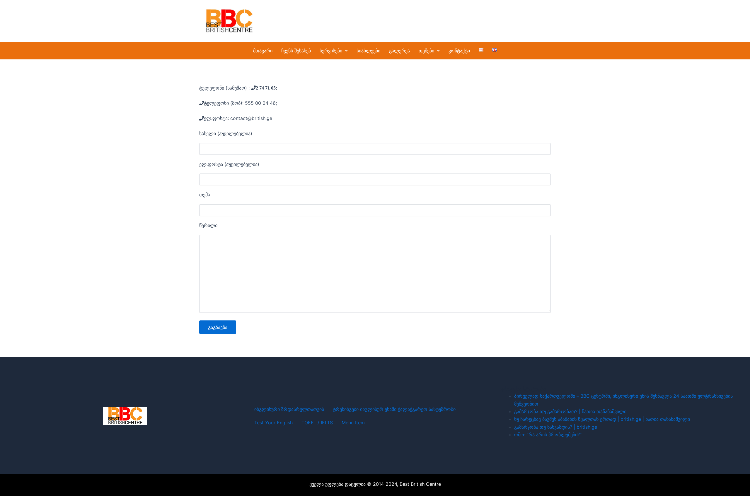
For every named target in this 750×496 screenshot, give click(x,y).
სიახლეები (368, 51)
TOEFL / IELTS (317, 422)
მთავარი (262, 51)
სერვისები (331, 51)
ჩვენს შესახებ (296, 51)
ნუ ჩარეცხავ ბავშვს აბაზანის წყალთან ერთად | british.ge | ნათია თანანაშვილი (602, 419)
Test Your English (273, 422)
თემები (426, 51)
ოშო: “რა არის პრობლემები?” (548, 434)
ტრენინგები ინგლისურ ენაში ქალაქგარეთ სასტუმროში (394, 409)
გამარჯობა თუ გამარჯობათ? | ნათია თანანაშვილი (570, 411)
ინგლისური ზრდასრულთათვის (289, 409)
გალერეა (399, 51)
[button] (333, 50)
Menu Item (353, 422)
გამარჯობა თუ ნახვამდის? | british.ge (555, 427)
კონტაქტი (459, 51)
